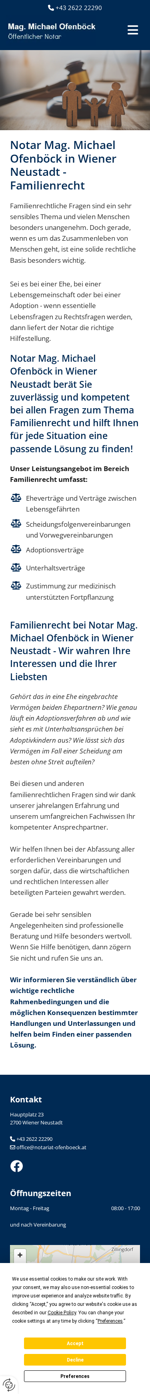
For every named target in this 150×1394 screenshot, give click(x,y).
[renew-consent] (9, 1385)
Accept (75, 1343)
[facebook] (75, 1166)
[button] (124, 30)
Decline (75, 1360)
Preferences (75, 1376)
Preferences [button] (110, 1321)
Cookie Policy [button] (62, 1312)
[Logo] (51, 30)
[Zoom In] (20, 1255)
